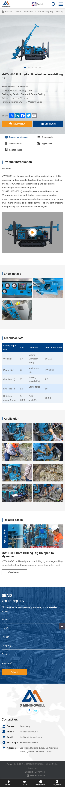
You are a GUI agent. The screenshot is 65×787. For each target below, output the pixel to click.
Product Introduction (18, 137)
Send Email (50, 123)
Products (28, 11)
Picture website (37, 775)
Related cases (15, 150)
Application (47, 143)
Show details (47, 137)
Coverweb (40, 772)
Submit (14, 672)
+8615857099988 (29, 731)
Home (18, 11)
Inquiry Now (19, 123)
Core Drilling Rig (45, 11)
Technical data (15, 143)
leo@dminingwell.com (31, 737)
